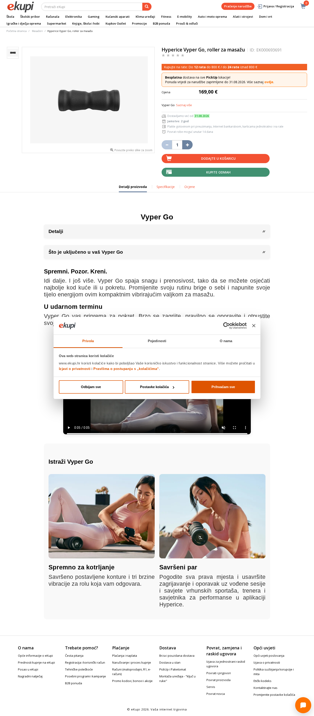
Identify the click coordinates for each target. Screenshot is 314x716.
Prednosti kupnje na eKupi (36, 662)
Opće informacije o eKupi (35, 655)
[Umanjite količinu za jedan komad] (167, 144)
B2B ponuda (161, 23)
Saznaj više (184, 105)
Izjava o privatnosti (267, 662)
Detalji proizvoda (133, 188)
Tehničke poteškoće (79, 669)
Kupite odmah (218, 172)
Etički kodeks (262, 681)
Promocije (139, 23)
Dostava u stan (169, 662)
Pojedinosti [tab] (157, 341)
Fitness (166, 16)
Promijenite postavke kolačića (274, 695)
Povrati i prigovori (218, 673)
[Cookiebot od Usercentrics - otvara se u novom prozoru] (226, 325)
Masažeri (37, 31)
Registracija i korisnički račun (85, 662)
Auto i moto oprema (212, 16)
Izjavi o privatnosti (75, 369)
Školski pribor (30, 16)
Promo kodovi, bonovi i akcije (132, 681)
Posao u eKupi (28, 669)
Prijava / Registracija (278, 6)
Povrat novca (215, 694)
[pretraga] (146, 7)
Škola (10, 16)
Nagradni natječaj (30, 676)
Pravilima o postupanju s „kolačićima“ (126, 369)
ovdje (268, 82)
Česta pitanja (74, 655)
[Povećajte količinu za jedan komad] (187, 144)
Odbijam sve (91, 387)
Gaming (94, 16)
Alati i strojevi (243, 16)
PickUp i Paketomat (172, 669)
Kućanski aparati (118, 16)
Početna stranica (16, 31)
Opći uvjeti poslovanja (269, 655)
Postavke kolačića (154, 387)
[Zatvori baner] (253, 325)
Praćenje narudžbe (238, 6)
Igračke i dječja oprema (23, 23)
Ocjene (189, 187)
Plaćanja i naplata (124, 655)
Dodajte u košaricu (218, 158)
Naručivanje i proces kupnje (131, 662)
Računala (52, 16)
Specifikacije (166, 187)
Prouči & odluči (187, 23)
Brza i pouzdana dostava (176, 655)
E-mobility (184, 16)
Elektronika (73, 16)
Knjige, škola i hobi (86, 23)
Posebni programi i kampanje (85, 676)
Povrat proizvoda (218, 680)
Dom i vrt (265, 16)
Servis (210, 687)
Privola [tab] (88, 341)
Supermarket (56, 23)
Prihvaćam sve (223, 387)
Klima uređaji (145, 16)
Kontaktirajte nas (265, 688)
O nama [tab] (226, 341)
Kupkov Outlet (116, 23)
